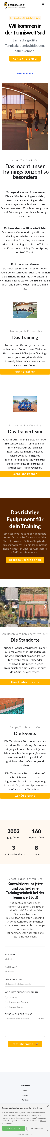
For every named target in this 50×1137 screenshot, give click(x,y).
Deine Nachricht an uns (18, 1014)
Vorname (10, 954)
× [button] (48, 1106)
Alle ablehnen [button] (37, 1128)
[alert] (25, 1120)
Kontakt (25, 1100)
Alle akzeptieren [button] (13, 1128)
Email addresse (13, 979)
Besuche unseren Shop (25, 559)
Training (25, 1095)
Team (25, 1091)
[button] (43, 4)
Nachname (11, 967)
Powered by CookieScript (25, 1134)
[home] (14, 4)
